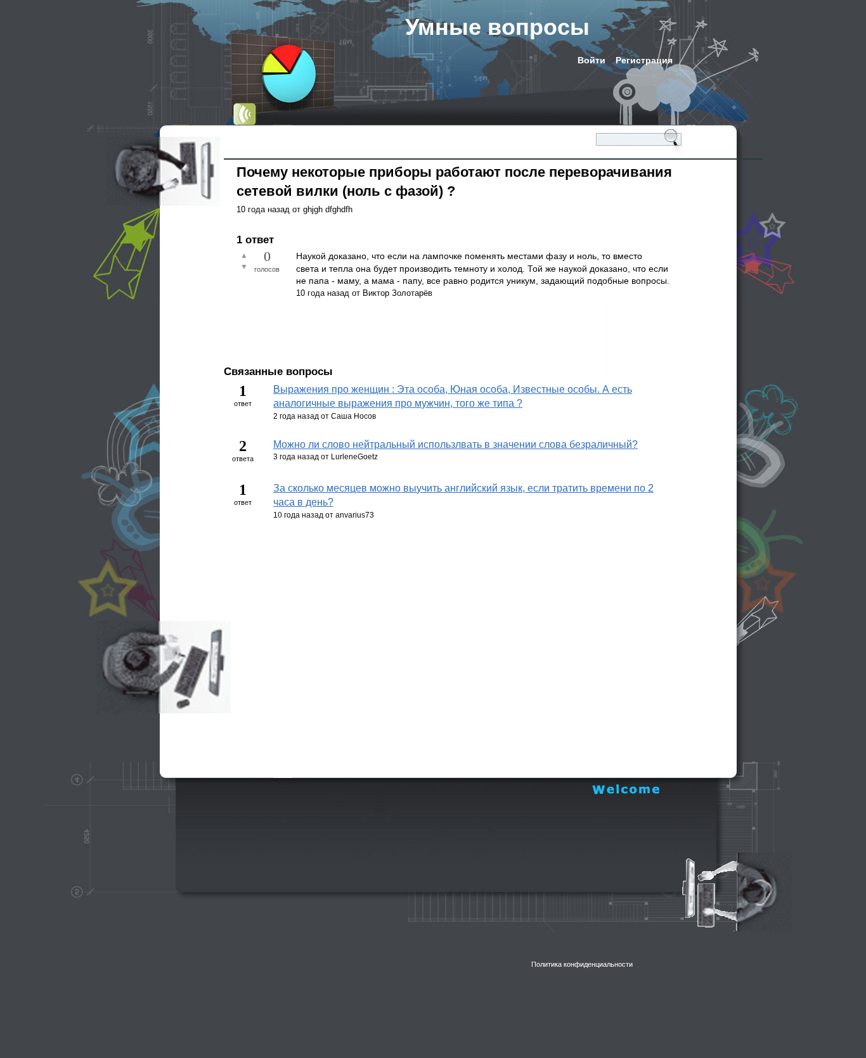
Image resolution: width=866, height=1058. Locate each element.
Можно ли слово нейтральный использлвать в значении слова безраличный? (455, 444)
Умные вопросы (497, 27)
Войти (591, 60)
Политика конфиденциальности (582, 964)
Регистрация (644, 60)
